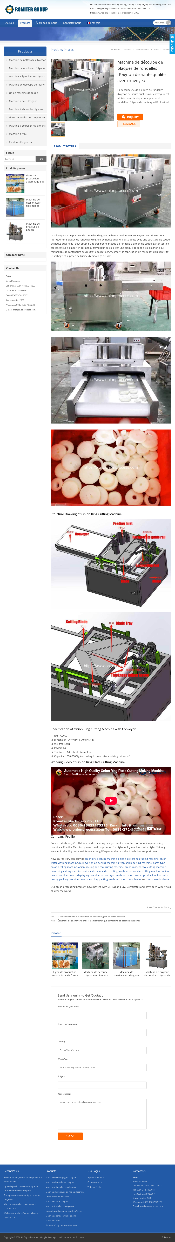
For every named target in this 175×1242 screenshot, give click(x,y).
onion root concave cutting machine (145, 867)
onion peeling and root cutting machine (101, 867)
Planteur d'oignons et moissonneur (18, 143)
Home (117, 49)
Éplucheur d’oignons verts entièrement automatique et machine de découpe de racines (99, 920)
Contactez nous (72, 22)
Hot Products (78, 1237)
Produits (25, 22)
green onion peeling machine (135, 862)
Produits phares (62, 50)
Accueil (9, 22)
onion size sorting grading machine (138, 858)
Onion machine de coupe (147, 49)
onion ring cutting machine (66, 871)
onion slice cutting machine (145, 871)
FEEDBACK (129, 124)
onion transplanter (130, 879)
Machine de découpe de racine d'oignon (24, 86)
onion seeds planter (158, 879)
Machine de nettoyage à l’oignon (27, 60)
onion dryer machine (113, 875)
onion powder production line (144, 875)
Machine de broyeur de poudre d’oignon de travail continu (157, 973)
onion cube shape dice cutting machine (105, 871)
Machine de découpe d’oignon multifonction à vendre (96, 973)
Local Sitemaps (64, 1237)
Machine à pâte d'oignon (23, 101)
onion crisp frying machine (84, 875)
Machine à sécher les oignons (26, 109)
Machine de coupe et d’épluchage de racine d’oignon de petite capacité (91, 916)
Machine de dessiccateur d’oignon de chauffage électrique (126, 973)
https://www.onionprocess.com (104, 12)
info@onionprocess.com (108, 8)
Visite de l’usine (95, 1187)
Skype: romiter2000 (129, 12)
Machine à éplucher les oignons (27, 76)
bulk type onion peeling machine (98, 862)
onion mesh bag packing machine (99, 879)
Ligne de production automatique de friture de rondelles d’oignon (65, 973)
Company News (15, 254)
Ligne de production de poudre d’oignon (24, 119)
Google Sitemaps (48, 1237)
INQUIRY (133, 117)
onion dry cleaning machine (101, 858)
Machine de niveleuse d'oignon (27, 68)
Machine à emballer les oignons (27, 125)
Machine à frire (18, 133)
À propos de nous (46, 22)
